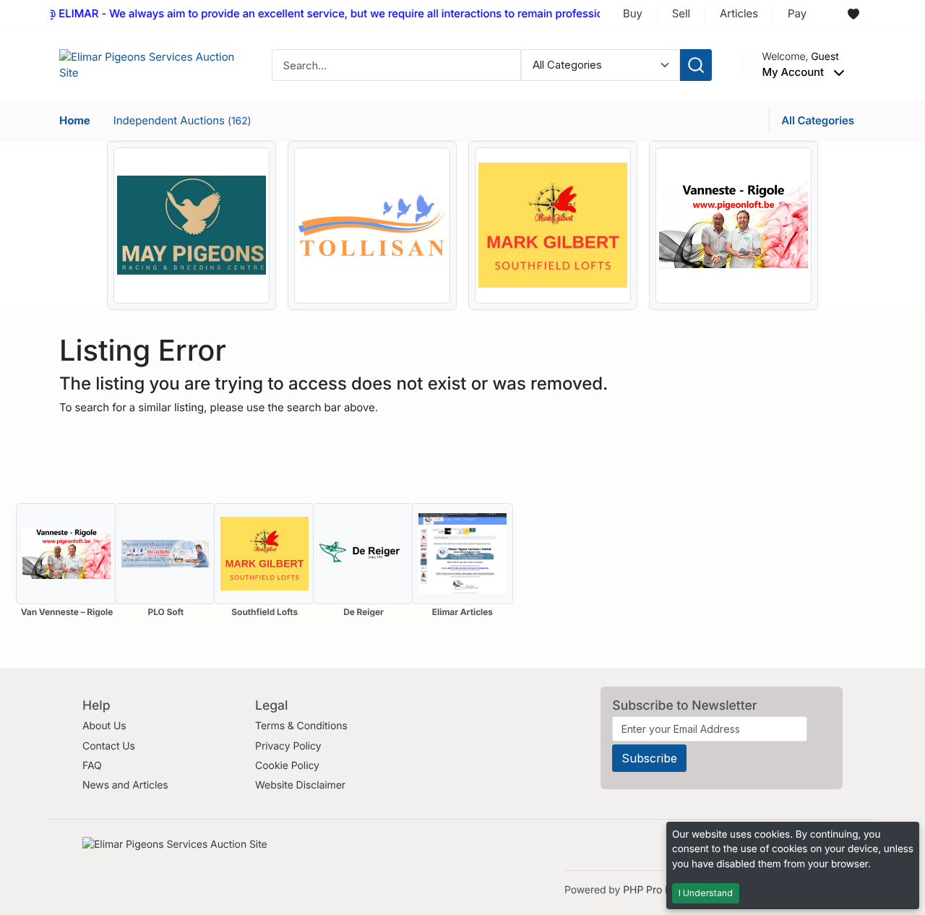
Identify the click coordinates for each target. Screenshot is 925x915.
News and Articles (125, 785)
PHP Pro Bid (651, 890)
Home (74, 120)
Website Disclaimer (300, 785)
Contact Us (108, 746)
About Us (104, 726)
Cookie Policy (287, 766)
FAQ (92, 766)
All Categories (817, 120)
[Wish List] (853, 14)
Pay (797, 13)
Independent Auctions (182, 120)
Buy (632, 13)
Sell (681, 13)
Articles (739, 13)
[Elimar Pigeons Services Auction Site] (149, 64)
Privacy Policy (288, 746)
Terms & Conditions (301, 726)
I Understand (706, 893)
